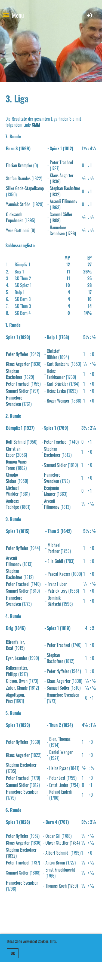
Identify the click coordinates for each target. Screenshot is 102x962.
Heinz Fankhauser (56, 374)
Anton (50, 862)
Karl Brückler (57, 383)
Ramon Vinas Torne (16, 464)
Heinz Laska (56, 391)
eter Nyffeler (18, 742)
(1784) (74, 842)
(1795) (11, 771)
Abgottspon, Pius (15, 698)
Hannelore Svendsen (58, 230)
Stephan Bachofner (65, 188)
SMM (36, 124)
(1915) (18, 648)
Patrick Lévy (57, 590)
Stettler (62, 842)
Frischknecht (65, 869)
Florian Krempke (19, 165)
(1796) (70, 233)
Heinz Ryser (58, 768)
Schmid (62, 853)
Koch (63, 885)
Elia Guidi (55, 561)
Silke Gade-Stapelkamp (25, 188)
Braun (60, 862)
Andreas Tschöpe (12, 504)
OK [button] (13, 953)
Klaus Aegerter (61, 175)
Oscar (50, 836)
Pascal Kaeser (59, 574)
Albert (50, 853)
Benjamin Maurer (51, 491)
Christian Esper (13, 452)
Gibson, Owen (16, 681)
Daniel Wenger (61, 752)
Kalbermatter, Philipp (17, 671)
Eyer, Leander (16, 658)
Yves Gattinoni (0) (20, 230)
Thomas (51, 885)
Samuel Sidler (61, 214)
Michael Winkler (12, 491)
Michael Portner (54, 548)
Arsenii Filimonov (63, 201)
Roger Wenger (58, 400)
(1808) (55, 220)
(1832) (55, 194)
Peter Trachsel (61, 162)
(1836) (55, 181)
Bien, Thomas (59, 739)
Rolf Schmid (16, 442)
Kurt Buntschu (58, 364)
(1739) (72, 885)
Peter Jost (57, 778)
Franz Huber (57, 584)
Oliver (50, 842)
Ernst (49, 869)
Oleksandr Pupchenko (14, 217)
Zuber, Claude (17, 687)
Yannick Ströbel (19, 204)
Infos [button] (53, 941)
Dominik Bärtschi (54, 601)
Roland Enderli (60, 792)
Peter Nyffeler (17, 354)
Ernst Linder (58, 785)
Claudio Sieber (12, 477)
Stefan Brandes (18, 178)
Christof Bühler (53, 354)
